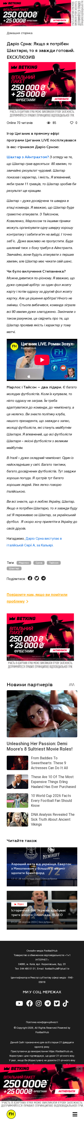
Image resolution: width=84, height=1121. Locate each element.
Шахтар (14, 568)
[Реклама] (42, 13)
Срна (39, 563)
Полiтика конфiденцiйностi (42, 1022)
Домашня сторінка (19, 33)
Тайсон (53, 563)
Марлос (24, 563)
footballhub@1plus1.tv (57, 969)
